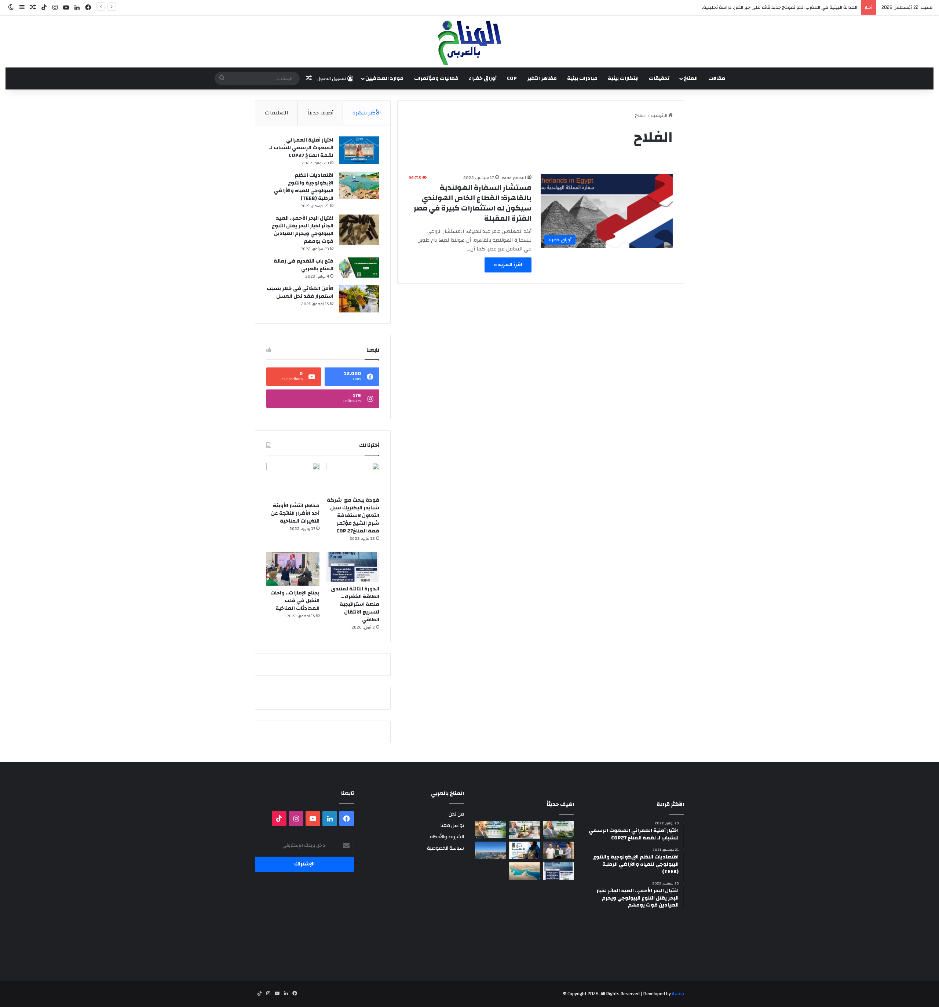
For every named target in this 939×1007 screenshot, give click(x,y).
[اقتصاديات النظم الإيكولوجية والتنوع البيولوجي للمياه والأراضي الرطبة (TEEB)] (359, 185)
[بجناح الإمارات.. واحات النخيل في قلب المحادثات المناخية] (292, 569)
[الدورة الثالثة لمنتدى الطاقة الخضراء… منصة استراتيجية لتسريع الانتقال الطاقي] (352, 567)
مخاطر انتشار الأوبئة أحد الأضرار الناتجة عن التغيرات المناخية (295, 513)
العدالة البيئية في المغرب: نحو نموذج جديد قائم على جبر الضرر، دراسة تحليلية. (779, 7)
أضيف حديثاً (320, 113)
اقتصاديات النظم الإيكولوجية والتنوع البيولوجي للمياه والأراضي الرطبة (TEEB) (303, 187)
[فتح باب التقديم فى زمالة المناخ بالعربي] (359, 267)
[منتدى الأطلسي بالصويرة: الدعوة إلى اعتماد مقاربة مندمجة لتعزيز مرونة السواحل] (558, 850)
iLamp (678, 993)
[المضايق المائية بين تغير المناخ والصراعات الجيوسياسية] (524, 871)
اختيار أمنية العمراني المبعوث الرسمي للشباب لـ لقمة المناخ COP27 (301, 147)
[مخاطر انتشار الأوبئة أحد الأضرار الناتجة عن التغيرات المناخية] (292, 480)
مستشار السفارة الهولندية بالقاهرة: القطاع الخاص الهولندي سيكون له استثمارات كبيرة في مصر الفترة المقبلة (472, 203)
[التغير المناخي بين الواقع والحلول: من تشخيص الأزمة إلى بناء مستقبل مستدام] (490, 830)
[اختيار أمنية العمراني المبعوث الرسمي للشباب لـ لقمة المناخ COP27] (359, 150)
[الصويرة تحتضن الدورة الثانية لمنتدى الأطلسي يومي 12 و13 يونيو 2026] (524, 850)
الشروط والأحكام (447, 836)
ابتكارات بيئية (623, 78)
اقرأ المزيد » (508, 265)
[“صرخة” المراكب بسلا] (490, 850)
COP (512, 78)
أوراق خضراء (483, 78)
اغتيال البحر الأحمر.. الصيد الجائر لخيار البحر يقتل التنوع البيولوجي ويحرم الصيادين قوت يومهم (302, 229)
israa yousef (514, 177)
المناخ (691, 78)
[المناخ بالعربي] (469, 41)
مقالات (716, 78)
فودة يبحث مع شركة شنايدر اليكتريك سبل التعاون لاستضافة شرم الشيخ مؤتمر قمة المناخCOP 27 (353, 515)
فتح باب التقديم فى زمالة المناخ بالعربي (303, 265)
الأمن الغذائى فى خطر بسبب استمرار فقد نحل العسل (300, 292)
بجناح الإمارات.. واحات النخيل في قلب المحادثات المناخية (294, 600)
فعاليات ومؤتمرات (436, 78)
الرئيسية (659, 115)
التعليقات (276, 113)
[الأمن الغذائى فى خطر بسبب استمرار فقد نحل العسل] (359, 298)
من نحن (456, 814)
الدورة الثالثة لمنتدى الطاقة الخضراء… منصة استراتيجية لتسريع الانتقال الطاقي (355, 604)
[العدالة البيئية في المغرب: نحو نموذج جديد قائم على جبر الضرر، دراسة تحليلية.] (524, 830)
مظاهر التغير (542, 78)
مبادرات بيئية (582, 78)
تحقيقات (659, 78)
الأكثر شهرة (366, 113)
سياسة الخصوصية (445, 848)
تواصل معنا (452, 825)
